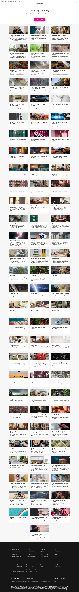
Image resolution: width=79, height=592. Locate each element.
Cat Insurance (42, 552)
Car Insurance (28, 547)
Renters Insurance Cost (15, 554)
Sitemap (55, 554)
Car (11, 1)
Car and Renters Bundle (15, 557)
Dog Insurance (42, 551)
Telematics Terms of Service (40, 581)
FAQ (55, 549)
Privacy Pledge (50, 581)
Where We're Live (57, 551)
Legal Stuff (45, 581)
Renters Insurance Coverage (16, 552)
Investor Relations (57, 566)
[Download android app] (64, 578)
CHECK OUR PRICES (39, 19)
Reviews (55, 569)
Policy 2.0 (41, 566)
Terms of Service (33, 581)
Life (15, 1)
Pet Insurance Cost (43, 557)
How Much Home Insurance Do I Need (18, 571)
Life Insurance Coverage (30, 566)
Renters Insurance (14, 547)
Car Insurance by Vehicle (30, 557)
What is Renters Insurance (16, 551)
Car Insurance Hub (29, 549)
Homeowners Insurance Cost (16, 569)
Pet (13, 1)
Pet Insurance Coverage (44, 556)
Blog (55, 547)
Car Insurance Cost (29, 554)
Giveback (18, 1)
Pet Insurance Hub (43, 549)
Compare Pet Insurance (44, 554)
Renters (2, 1)
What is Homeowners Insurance (17, 566)
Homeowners (7, 1)
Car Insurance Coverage (30, 552)
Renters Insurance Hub (15, 549)
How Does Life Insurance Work (31, 569)
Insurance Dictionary (57, 552)
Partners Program (57, 564)
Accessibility (54, 581)
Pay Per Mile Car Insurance (30, 551)
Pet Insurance (42, 547)
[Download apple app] (56, 578)
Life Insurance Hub (29, 564)
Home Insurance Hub (15, 564)
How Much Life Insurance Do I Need (31, 571)
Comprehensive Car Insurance (31, 556)
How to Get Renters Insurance (16, 556)
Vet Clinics (42, 569)
